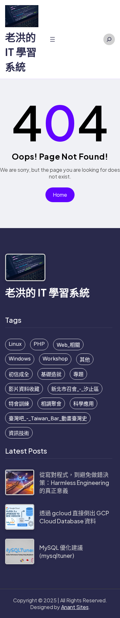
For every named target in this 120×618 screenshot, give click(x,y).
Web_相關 (68, 345)
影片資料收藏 (24, 389)
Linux (15, 344)
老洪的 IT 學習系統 (20, 52)
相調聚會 (51, 403)
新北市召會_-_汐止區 (75, 389)
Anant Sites (75, 607)
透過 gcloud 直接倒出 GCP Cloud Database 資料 (74, 517)
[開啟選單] (52, 39)
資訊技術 (19, 433)
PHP (39, 344)
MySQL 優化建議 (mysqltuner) (61, 551)
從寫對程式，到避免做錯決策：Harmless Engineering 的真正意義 (74, 482)
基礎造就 (51, 374)
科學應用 (83, 403)
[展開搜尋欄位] (109, 39)
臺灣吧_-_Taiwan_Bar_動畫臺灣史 (48, 418)
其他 (85, 359)
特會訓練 (19, 403)
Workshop (55, 358)
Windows (20, 358)
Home (60, 194)
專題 (78, 374)
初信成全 (19, 374)
